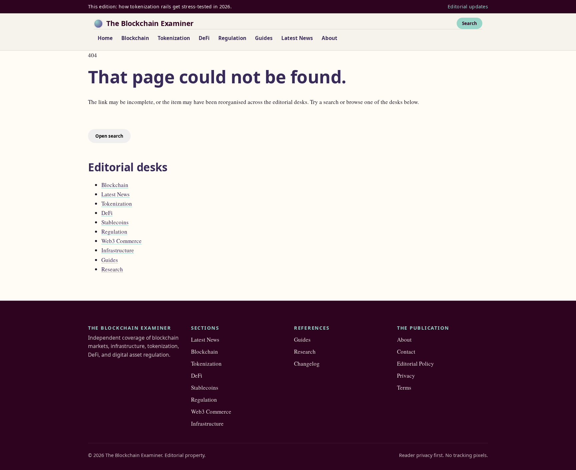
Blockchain (135, 38)
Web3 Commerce (121, 241)
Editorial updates (468, 6)
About (329, 38)
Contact (406, 351)
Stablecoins (115, 222)
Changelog (307, 363)
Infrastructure (117, 250)
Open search (109, 136)
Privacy (406, 375)
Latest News (297, 38)
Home (105, 38)
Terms (404, 387)
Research (112, 269)
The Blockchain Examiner (150, 23)
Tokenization (174, 38)
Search (469, 23)
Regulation (232, 38)
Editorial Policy (415, 363)
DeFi (204, 38)
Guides (264, 38)
